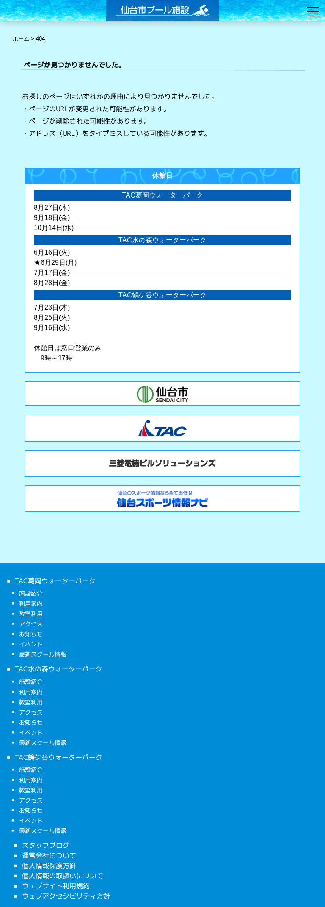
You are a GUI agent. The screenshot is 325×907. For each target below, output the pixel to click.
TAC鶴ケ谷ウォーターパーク (58, 756)
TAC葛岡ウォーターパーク (55, 580)
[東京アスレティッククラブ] (162, 428)
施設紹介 (31, 593)
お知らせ (31, 634)
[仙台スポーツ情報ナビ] (162, 498)
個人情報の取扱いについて (62, 875)
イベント (31, 644)
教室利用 (31, 614)
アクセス (31, 624)
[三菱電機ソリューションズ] (162, 463)
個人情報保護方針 (49, 865)
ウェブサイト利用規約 (56, 886)
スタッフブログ (45, 845)
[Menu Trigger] (313, 11)
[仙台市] (162, 394)
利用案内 (31, 603)
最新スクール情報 (42, 654)
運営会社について (49, 855)
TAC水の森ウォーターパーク (58, 668)
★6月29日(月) (55, 262)
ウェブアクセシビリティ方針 (66, 896)
